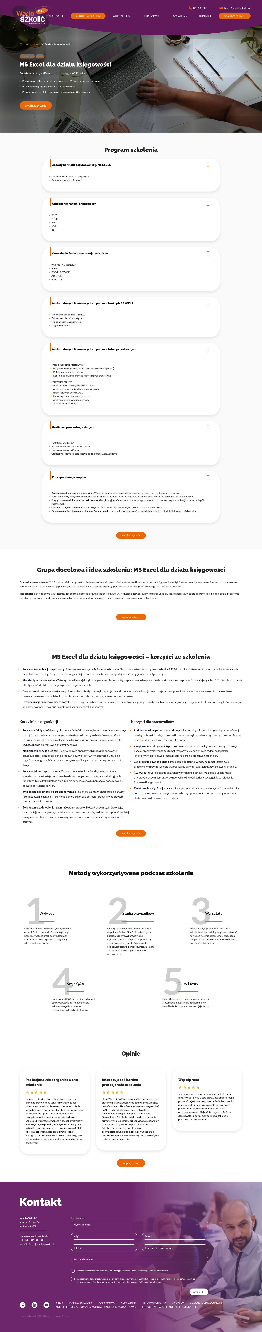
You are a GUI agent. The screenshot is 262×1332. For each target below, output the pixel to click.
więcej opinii (131, 1163)
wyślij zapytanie (36, 105)
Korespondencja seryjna (69, 477)
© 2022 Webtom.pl (42, 1316)
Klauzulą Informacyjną (106, 1282)
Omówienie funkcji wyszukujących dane (80, 253)
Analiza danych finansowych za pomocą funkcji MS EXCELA (92, 303)
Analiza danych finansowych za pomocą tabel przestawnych (94, 349)
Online (40, 56)
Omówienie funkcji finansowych (74, 203)
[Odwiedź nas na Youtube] (46, 1305)
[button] (25, 16)
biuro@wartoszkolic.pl (41, 1244)
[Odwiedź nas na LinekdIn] (34, 1305)
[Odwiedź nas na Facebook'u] (22, 1305)
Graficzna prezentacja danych (73, 427)
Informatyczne (32, 44)
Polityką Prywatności (132, 1282)
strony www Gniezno (60, 1316)
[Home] (21, 44)
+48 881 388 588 (34, 1240)
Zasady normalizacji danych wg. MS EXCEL (81, 165)
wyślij (196, 1292)
